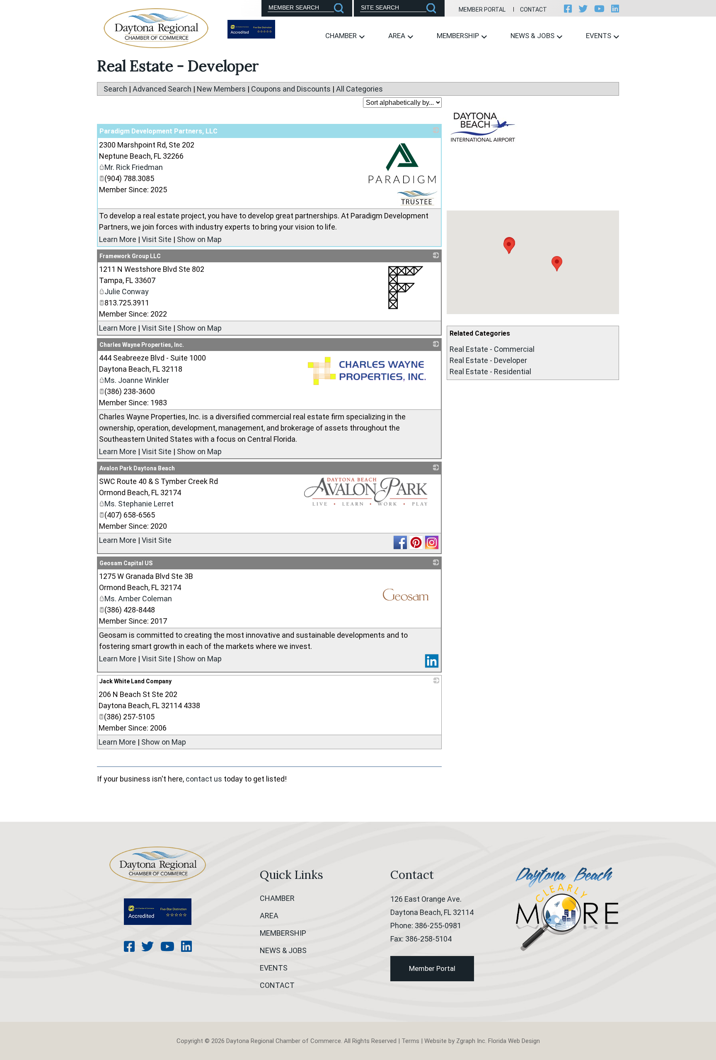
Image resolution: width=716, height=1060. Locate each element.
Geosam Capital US (125, 563)
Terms (410, 1041)
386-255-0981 (438, 925)
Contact (533, 9)
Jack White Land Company (135, 681)
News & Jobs (533, 35)
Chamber (341, 35)
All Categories (359, 89)
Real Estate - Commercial (492, 349)
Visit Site (157, 239)
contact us (204, 778)
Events (599, 35)
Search (115, 89)
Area (397, 35)
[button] (508, 246)
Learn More (117, 239)
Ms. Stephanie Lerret (139, 503)
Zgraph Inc (470, 1041)
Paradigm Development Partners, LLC (158, 131)
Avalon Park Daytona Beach (137, 468)
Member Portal (482, 9)
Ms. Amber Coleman (138, 598)
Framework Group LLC (130, 256)
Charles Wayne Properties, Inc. (141, 344)
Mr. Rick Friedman (133, 167)
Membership (459, 35)
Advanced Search (162, 89)
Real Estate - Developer (488, 360)
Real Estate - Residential (490, 371)
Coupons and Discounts (291, 89)
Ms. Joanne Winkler (136, 380)
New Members (221, 89)
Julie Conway (126, 291)
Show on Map (199, 239)
